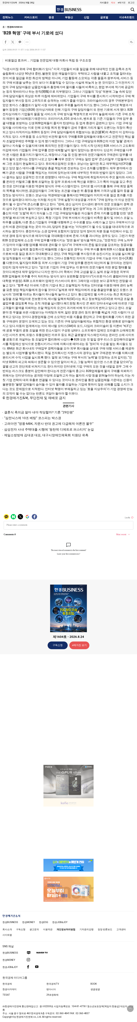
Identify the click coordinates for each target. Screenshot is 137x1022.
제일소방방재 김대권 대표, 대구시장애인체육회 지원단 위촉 (46, 435)
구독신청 (58, 645)
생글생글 (95, 989)
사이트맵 (7, 935)
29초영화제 (52, 994)
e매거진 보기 (79, 645)
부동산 (69, 17)
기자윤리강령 (87, 929)
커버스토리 (31, 17)
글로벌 (104, 17)
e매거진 (121, 2)
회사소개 (7, 929)
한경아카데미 (10, 989)
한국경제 (7, 983)
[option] (68, 781)
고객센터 (121, 929)
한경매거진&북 (10, 2)
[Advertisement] (68, 709)
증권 (51, 17)
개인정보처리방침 (66, 929)
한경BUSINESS (15, 27)
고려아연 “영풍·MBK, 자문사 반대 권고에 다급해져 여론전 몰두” (49, 424)
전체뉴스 (8, 17)
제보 (113, 2)
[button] (131, 2)
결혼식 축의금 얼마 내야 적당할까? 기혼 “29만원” (39, 412)
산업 (86, 17)
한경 (10, 922)
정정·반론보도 (105, 929)
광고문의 (34, 929)
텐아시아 (51, 989)
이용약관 (47, 929)
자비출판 (104, 2)
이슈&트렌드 (126, 17)
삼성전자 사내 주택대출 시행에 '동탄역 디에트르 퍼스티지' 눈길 (49, 429)
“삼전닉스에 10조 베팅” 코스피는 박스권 (32, 418)
